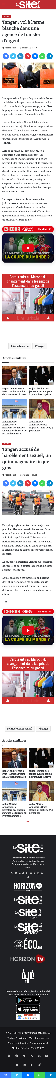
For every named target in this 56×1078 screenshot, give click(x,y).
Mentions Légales (20, 1048)
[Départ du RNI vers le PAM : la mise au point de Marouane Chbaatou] (14, 375)
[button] (28, 248)
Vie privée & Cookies (18, 1043)
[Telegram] (50, 56)
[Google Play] (43, 873)
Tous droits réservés (39, 1038)
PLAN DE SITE (37, 1048)
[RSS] (13, 873)
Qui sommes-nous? (39, 1043)
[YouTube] (32, 873)
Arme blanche (20, 346)
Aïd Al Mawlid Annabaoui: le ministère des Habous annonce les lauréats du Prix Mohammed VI (14, 427)
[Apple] (35, 873)
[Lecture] (28, 248)
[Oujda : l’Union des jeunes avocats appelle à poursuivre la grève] (41, 375)
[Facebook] (6, 56)
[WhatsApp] (42, 56)
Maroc (6, 16)
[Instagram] (39, 873)
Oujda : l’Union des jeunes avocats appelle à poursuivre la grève (40, 391)
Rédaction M (10, 48)
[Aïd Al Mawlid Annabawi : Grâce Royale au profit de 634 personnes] (41, 409)
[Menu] (3, 5)
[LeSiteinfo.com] (28, 4)
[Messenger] (35, 56)
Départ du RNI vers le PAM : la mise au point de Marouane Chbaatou (14, 391)
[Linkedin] (20, 56)
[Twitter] (13, 56)
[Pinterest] (28, 56)
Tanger (40, 346)
